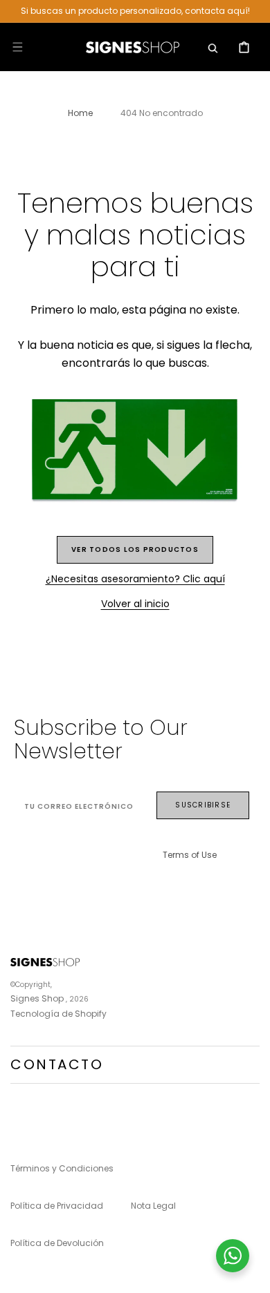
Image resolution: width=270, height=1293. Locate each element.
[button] (17, 47)
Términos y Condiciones (62, 1168)
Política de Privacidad (56, 1205)
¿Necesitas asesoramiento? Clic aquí (135, 579)
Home (80, 113)
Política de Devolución (57, 1243)
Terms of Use (190, 855)
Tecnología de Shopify (58, 1013)
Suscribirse (203, 805)
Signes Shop (37, 998)
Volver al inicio (135, 604)
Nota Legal (153, 1205)
